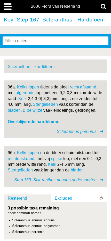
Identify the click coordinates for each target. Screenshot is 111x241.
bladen (14, 110)
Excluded (63, 198)
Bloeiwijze (32, 110)
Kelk (22, 98)
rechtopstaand (21, 158)
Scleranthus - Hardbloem (31, 66)
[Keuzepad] (101, 198)
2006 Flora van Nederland (55, 6)
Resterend (17, 198)
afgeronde (25, 93)
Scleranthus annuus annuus (33, 220)
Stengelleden (45, 104)
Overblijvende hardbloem (33, 121)
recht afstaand (83, 87)
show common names (24, 213)
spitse (56, 158)
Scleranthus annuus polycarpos (36, 226)
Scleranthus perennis (28, 232)
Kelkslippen (28, 87)
